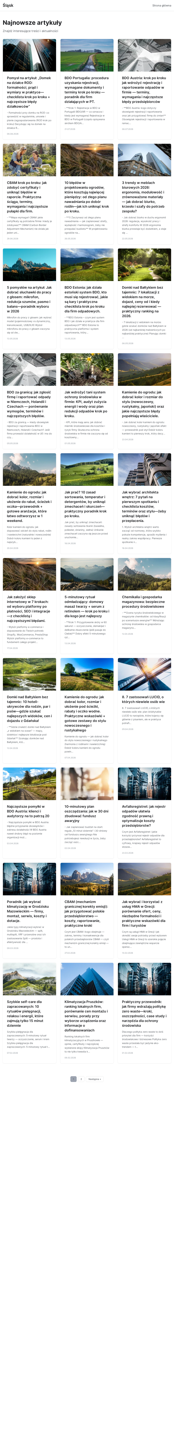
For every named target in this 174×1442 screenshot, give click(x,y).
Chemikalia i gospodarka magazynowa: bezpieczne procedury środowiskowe (143, 602)
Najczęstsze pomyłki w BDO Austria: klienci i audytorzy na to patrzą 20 (28, 811)
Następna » (95, 1079)
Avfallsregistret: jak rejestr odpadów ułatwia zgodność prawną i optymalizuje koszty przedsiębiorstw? (144, 816)
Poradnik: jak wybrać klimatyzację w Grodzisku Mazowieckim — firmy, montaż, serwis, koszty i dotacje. (28, 911)
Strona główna (161, 5)
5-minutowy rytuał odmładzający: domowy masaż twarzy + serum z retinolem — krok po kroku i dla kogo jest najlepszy (87, 606)
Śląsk (8, 5)
